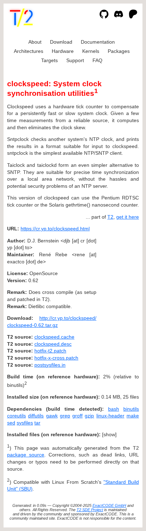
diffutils (36, 415)
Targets (49, 60)
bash (113, 409)
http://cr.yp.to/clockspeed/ (67, 318)
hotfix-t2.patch (50, 351)
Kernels (90, 51)
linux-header (110, 415)
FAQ (97, 60)
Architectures (28, 51)
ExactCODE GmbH (109, 505)
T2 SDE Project (90, 510)
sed (11, 423)
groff (77, 415)
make (133, 415)
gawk (52, 415)
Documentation (98, 42)
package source (25, 455)
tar (37, 423)
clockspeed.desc (53, 344)
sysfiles (25, 423)
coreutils (16, 415)
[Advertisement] (117, 271)
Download (61, 42)
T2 (110, 217)
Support (75, 60)
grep (65, 415)
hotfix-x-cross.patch (56, 358)
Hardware (63, 51)
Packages (119, 51)
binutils (131, 409)
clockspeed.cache (54, 337)
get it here (127, 217)
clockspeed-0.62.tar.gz (32, 325)
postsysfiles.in (50, 365)
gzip (89, 415)
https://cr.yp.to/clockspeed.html (55, 228)
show (109, 434)
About (34, 42)
